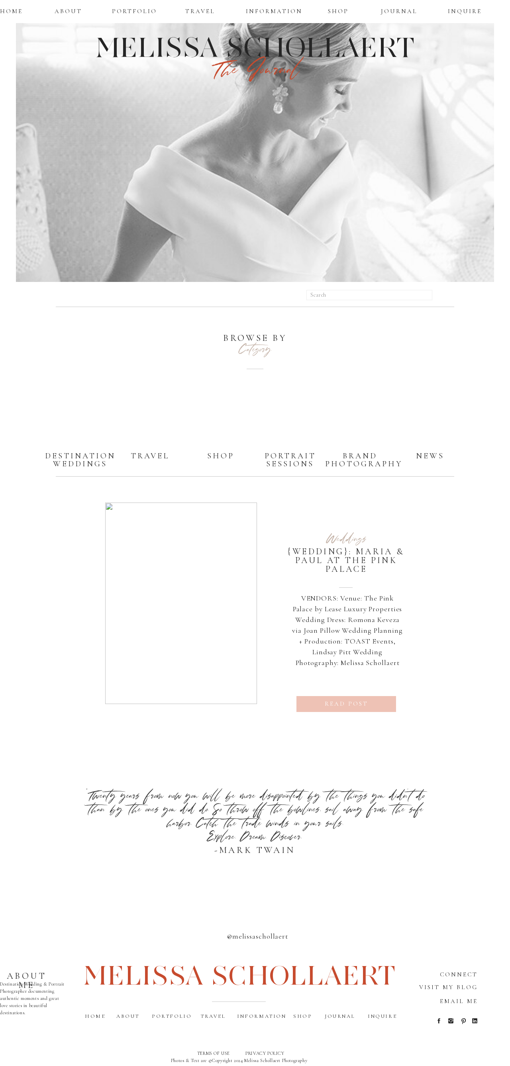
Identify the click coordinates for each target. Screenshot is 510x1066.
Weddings (346, 538)
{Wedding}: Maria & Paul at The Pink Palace (346, 560)
